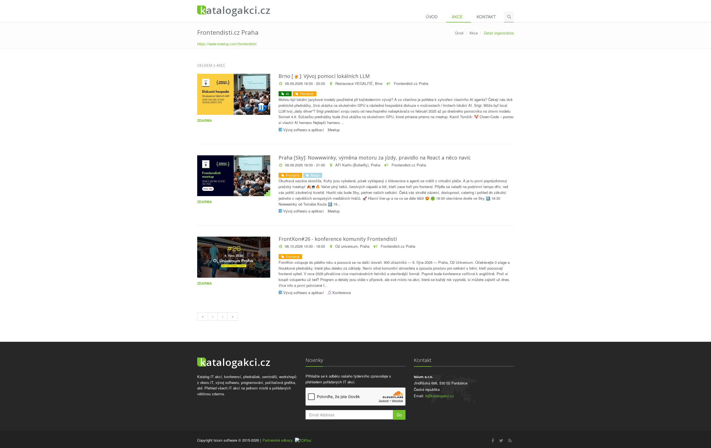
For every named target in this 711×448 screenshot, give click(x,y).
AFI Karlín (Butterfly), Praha (357, 165)
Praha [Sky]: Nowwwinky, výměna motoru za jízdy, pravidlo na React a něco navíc (375, 157)
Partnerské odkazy (277, 440)
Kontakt (486, 16)
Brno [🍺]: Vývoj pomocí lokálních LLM (324, 76)
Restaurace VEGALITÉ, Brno (358, 83)
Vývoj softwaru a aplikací (303, 129)
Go (399, 414)
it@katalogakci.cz (439, 395)
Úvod (432, 16)
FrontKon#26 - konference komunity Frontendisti (338, 239)
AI (286, 93)
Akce (457, 16)
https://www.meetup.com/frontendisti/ (227, 43)
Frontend (306, 93)
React (314, 175)
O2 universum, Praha (352, 246)
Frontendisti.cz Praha (410, 83)
